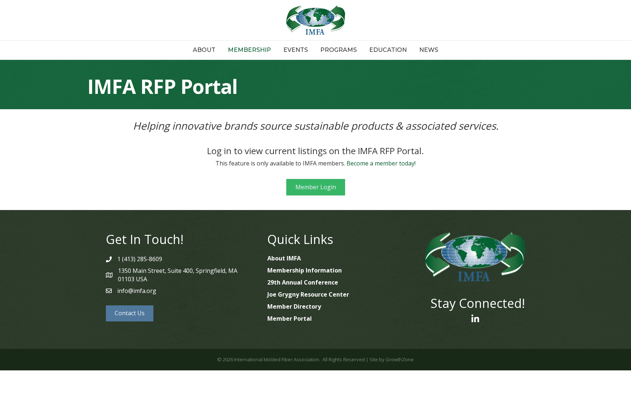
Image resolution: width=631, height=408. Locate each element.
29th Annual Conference (302, 282)
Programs (338, 49)
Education (388, 49)
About (204, 49)
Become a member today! (381, 163)
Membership (249, 49)
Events (295, 49)
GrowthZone (400, 359)
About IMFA (284, 258)
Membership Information (304, 270)
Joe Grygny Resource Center (308, 294)
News (428, 49)
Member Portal (289, 318)
